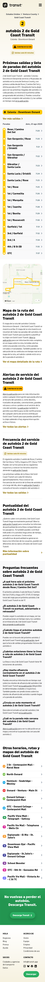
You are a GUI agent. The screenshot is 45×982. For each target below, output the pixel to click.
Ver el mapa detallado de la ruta (21, 361)
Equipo (26, 941)
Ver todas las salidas (14, 492)
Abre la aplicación (10, 394)
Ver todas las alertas (14, 426)
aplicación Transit (20, 470)
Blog (5, 941)
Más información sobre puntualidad (16, 552)
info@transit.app (30, 961)
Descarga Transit (21, 915)
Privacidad (27, 948)
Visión (26, 938)
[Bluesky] (28, 966)
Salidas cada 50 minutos (24, 53)
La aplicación (23, 408)
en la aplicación (21, 101)
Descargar (31, 974)
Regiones (7, 938)
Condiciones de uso (31, 951)
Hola (5, 933)
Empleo (26, 944)
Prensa (6, 944)
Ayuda (5, 948)
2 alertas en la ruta (24, 47)
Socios (6, 957)
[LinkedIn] (35, 966)
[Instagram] (24, 966)
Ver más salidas (12, 118)
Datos (5, 968)
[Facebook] (32, 966)
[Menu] (40, 5)
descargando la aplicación (14, 624)
